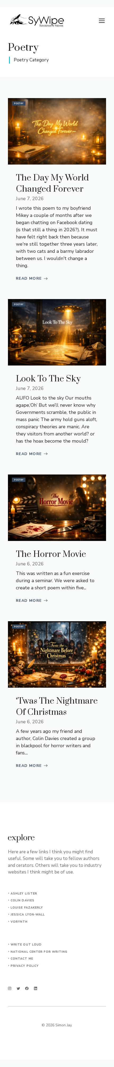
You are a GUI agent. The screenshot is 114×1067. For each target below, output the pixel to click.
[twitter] (18, 988)
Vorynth (19, 922)
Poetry (19, 103)
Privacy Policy (25, 966)
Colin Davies (22, 900)
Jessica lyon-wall (28, 915)
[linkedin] (35, 988)
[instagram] (9, 988)
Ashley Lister (24, 894)
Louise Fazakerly (27, 908)
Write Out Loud (26, 945)
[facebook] (27, 988)
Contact (19, 959)
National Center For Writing (39, 952)
